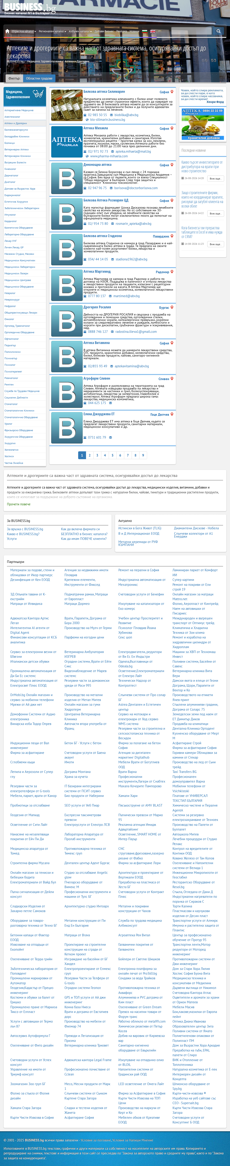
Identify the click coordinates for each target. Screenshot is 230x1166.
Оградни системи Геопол (82, 988)
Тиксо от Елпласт (22, 1012)
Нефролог (10, 306)
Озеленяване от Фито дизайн (31, 1045)
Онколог (9, 319)
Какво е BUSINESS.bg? (23, 534)
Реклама (121, 31)
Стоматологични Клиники (19, 410)
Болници (9, 143)
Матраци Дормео (77, 603)
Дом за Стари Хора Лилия (191, 969)
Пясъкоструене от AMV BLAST (140, 805)
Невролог (9, 293)
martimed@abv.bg (126, 296)
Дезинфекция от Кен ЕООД (30, 580)
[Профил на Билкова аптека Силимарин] (67, 105)
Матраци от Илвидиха (26, 603)
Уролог (8, 423)
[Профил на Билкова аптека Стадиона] (67, 249)
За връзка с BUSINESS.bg (25, 529)
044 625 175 (96, 403)
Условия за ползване (96, 1140)
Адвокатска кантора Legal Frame (88, 1060)
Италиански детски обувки (29, 661)
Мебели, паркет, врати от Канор (33, 796)
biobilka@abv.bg (126, 115)
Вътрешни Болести (15, 162)
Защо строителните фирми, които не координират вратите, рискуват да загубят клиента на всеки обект (202, 199)
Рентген (8, 384)
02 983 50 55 (97, 115)
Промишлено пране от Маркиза (33, 1007)
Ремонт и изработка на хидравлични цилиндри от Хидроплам (191, 642)
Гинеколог (10, 169)
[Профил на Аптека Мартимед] (67, 285)
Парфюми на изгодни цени (84, 637)
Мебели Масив (183, 1007)
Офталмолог (11, 338)
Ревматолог (11, 378)
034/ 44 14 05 (97, 259)
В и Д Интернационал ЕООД (138, 533)
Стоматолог (11, 404)
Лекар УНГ (10, 240)
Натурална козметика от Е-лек (194, 1069)
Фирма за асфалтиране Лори (139, 863)
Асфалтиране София (79, 1117)
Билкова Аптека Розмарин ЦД (106, 200)
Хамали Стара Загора (25, 1108)
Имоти (69, 762)
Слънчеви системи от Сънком (85, 1093)
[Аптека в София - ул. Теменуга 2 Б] (203, 124)
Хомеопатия (11, 449)
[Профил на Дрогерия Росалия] (67, 320)
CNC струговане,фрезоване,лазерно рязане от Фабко (141, 853)
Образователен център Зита (192, 1026)
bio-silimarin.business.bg (107, 119)
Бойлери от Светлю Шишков (139, 959)
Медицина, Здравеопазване (18, 94)
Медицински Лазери (16, 273)
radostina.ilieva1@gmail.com (136, 331)
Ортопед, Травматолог (17, 325)
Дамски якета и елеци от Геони (195, 680)
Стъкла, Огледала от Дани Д (192, 892)
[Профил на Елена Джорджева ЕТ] (67, 427)
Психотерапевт (13, 371)
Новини (134, 31)
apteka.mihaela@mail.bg (133, 151)
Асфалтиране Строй (186, 743)
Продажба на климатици (190, 724)
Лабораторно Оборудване (19, 234)
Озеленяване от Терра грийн (31, 959)
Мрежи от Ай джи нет (26, 704)
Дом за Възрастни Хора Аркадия (196, 1045)
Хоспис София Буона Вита (191, 973)
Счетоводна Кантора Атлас (191, 993)
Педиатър (10, 345)
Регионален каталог (51, 31)
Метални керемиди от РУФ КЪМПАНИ (138, 543)
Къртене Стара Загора (80, 1098)
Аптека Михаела (96, 127)
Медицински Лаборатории (19, 266)
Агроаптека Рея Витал (134, 935)
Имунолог (10, 214)
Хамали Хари (127, 796)
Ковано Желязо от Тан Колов (193, 858)
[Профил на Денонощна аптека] (67, 178)
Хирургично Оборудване (18, 436)
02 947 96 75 (97, 188)
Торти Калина (182, 906)
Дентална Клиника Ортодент (193, 728)
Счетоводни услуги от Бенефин (141, 594)
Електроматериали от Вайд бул (33, 882)
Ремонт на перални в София (138, 570)
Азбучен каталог (79, 31)
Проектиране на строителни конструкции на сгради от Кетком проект (85, 949)
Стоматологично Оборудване (21, 417)
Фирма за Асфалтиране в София (141, 1093)
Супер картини (183, 580)
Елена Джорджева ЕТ (99, 413)
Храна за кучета (76, 776)
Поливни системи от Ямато (192, 1031)
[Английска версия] (153, 31)
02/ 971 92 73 (97, 151)
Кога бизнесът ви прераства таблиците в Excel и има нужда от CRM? (201, 232)
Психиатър (10, 358)
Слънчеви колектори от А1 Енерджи (193, 535)
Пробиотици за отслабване (30, 805)
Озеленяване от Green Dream (139, 1007)
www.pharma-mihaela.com (108, 156)
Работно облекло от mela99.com (142, 1021)
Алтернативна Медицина (18, 110)
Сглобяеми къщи (22, 762)
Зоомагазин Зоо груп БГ (28, 1084)
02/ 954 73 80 (97, 223)
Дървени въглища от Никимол (194, 988)
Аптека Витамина (97, 342)
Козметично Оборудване (18, 227)
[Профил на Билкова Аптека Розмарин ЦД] (67, 214)
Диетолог (9, 182)
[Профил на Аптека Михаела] (67, 141)
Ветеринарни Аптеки (16, 149)
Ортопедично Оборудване (19, 332)
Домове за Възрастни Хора (19, 188)
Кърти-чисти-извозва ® (189, 1093)
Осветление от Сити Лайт (28, 824)
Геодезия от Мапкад (25, 815)
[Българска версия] (145, 31)
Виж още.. (216, 178)
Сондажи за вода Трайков (136, 978)
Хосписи (9, 456)
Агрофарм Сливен (97, 378)
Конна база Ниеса (77, 1007)
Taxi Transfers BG (184, 772)
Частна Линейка (13, 463)
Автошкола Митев (185, 834)
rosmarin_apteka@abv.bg (133, 223)
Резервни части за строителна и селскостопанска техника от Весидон (141, 733)
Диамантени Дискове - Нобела (196, 528)
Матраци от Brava (77, 935)
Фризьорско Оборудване (18, 430)
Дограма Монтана (77, 772)
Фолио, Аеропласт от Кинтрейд (195, 603)
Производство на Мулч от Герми (88, 628)
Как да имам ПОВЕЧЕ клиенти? (84, 538)
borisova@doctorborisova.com (135, 188)
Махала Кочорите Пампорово (139, 786)
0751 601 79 (96, 437)
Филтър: (14, 78)
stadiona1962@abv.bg (131, 259)
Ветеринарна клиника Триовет (86, 1045)
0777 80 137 (96, 296)
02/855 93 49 (97, 366)
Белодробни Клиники (16, 136)
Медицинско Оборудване (19, 286)
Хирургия (9, 443)
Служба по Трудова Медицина (22, 391)
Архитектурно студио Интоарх (86, 906)
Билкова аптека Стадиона (103, 235)
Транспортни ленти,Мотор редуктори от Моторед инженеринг (191, 949)
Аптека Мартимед (97, 271)
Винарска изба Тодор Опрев (30, 724)
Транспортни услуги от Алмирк (195, 920)
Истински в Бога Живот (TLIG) (139, 528)
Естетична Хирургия (16, 201)
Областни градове (39, 78)
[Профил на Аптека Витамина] (67, 356)
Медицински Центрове (17, 280)
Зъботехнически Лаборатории (21, 208)
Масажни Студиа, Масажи (19, 253)
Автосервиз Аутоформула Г (30, 1036)
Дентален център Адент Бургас (87, 863)
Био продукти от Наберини (84, 796)
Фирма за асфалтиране (27, 753)
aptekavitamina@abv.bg (131, 366)
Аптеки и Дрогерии (15, 123)
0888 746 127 (97, 331)
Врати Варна (127, 772)
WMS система (128, 724)
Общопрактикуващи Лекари (20, 312)
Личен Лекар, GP (14, 247)
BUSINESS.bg (34, 1140)
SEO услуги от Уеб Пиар (81, 805)
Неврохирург (12, 299)
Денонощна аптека (97, 164)
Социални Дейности (16, 397)
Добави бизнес (104, 31)
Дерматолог (11, 175)
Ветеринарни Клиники (17, 156)
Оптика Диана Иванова (189, 1021)
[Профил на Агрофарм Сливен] (67, 392)
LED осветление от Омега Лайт (141, 1084)
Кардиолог (10, 221)
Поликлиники (12, 351)
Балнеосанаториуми (16, 129)
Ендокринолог (12, 195)
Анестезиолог (12, 116)
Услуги (12, 538)
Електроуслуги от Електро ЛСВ (87, 824)
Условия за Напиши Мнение (132, 1140)
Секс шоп (125, 637)
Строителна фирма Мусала (29, 863)
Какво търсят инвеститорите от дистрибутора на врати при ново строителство (202, 166)
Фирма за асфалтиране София (194, 748)
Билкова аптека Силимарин (104, 91)
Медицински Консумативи (19, 260)
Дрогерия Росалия (97, 307)
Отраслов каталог (23, 31)
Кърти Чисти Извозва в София (32, 1117)
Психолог (9, 364)
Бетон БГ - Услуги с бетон (82, 743)
